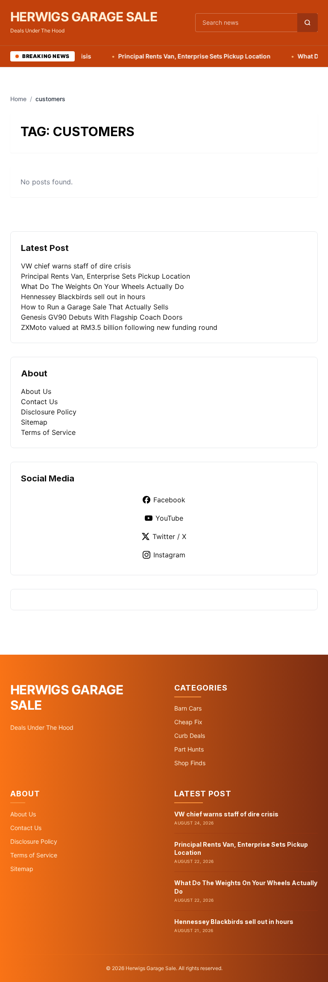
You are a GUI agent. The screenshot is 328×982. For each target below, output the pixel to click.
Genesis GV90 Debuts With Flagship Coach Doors (101, 317)
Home (18, 98)
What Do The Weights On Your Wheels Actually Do (102, 286)
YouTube (169, 518)
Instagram (169, 555)
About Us (36, 391)
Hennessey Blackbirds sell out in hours (83, 296)
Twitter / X (169, 536)
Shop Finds (189, 762)
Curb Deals (189, 735)
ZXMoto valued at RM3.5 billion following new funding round (119, 327)
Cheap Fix (188, 722)
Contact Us (39, 401)
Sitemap (34, 422)
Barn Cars (188, 708)
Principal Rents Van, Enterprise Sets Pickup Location (181, 56)
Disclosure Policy (48, 412)
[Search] (307, 22)
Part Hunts (189, 749)
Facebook (169, 499)
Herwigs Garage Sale (83, 16)
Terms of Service (48, 432)
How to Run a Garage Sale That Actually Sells (94, 307)
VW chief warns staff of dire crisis (76, 266)
